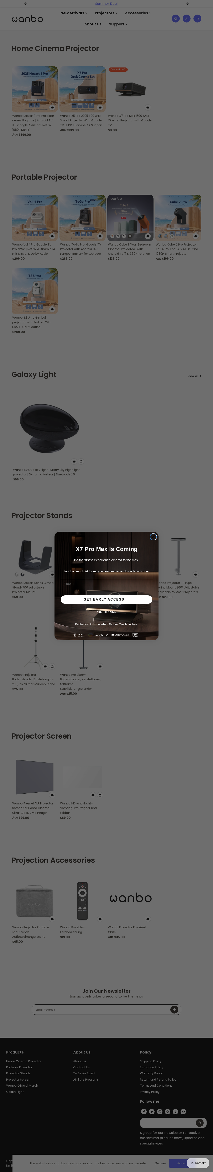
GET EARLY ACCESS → (106, 599)
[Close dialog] (153, 537)
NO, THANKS (106, 612)
